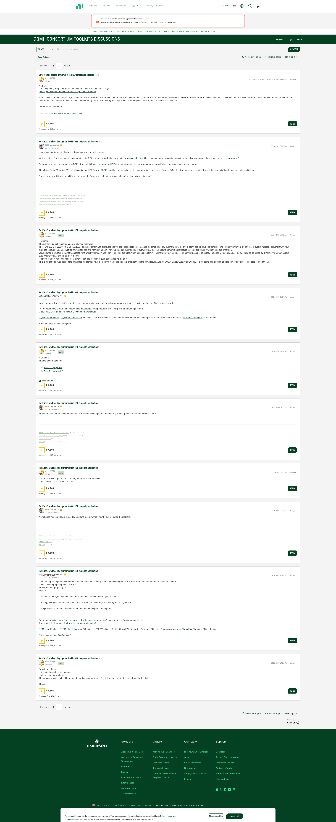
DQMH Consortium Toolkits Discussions (189, 31)
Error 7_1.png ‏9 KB (53, 367)
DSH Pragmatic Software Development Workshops (54, 195)
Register (280, 39)
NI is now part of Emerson (196, 751)
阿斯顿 (46, 152)
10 (47, 696)
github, (60, 675)
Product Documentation (227, 757)
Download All (48, 381)
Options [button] (292, 80)
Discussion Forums (225, 762)
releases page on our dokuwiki (223, 158)
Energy (124, 771)
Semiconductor (128, 788)
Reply (292, 123)
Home (95, 31)
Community (105, 31)
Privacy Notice (166, 816)
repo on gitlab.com (133, 158)
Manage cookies (144, 805)
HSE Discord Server (45, 201)
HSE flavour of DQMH (98, 170)
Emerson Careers (192, 762)
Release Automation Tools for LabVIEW (51, 198)
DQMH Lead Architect (49, 318)
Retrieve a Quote (161, 762)
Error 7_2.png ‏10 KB (53, 371)
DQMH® (41, 204)
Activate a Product (225, 768)
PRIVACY (132, 805)
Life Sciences (127, 782)
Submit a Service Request (228, 773)
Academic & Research (132, 751)
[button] (41, 124)
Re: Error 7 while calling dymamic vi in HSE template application (68, 141)
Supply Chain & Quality (195, 773)
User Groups (118, 31)
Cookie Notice (71, 819)
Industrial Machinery (131, 777)
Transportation (128, 793)
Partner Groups (134, 31)
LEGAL (115, 805)
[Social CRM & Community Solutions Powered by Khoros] (293, 722)
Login (290, 39)
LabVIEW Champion (192, 318)
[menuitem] (94, 6)
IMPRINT (123, 805)
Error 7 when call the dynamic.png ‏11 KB (63, 113)
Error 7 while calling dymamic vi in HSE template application (67, 74)
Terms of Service (161, 768)
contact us (151, 22)
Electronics (126, 766)
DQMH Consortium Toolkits (156, 31)
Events (187, 778)
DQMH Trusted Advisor (71, 318)
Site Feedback (223, 778)
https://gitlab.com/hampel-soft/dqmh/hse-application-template (68, 92)
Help (299, 39)
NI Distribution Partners (164, 751)
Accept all (234, 816)
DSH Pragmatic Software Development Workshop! (72, 312)
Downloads (221, 751)
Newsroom (189, 768)
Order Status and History (165, 757)
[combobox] (171, 49)
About (187, 757)
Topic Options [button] (43, 57)
